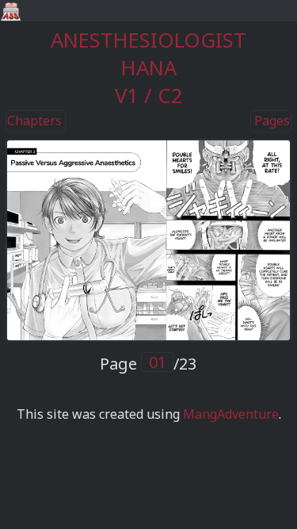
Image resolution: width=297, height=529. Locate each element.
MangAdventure (231, 414)
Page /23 (148, 363)
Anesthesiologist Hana (148, 54)
